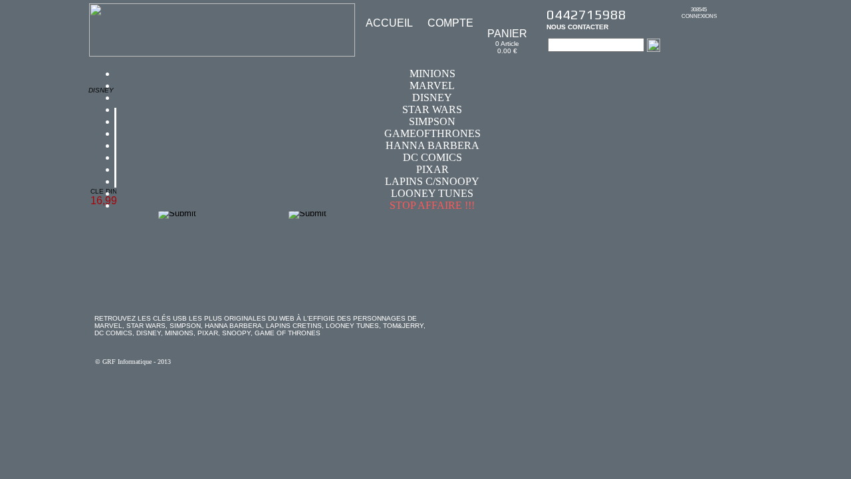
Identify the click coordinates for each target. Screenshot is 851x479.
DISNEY (432, 97)
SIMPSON (432, 121)
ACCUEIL (389, 23)
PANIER (507, 33)
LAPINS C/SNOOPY (432, 181)
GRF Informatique (127, 361)
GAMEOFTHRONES (432, 133)
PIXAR (432, 169)
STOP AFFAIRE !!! (432, 205)
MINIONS (432, 73)
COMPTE (450, 23)
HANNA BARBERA (432, 145)
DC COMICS (432, 157)
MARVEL (432, 85)
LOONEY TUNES (432, 193)
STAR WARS (432, 109)
